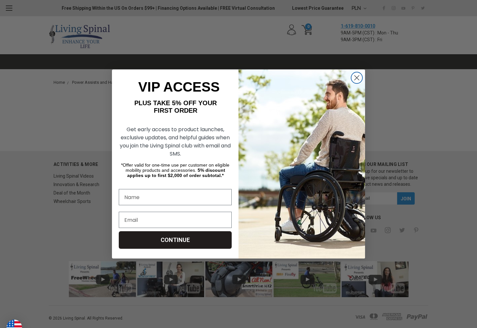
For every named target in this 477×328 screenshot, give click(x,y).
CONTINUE (175, 239)
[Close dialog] (356, 77)
